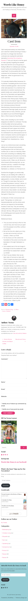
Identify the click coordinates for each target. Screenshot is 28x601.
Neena (17, 309)
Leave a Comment (6, 311)
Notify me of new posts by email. (12, 409)
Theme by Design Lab (21, 597)
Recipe (4, 554)
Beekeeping (5, 529)
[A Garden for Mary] (24, 503)
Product (4, 550)
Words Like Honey (14, 4)
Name (3, 382)
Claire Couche (5, 495)
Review (4, 557)
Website (4, 396)
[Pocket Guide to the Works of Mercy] (24, 496)
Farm (3, 540)
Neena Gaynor (5, 501)
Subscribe (5, 485)
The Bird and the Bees (8, 506)
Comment (4, 359)
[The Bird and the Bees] (24, 509)
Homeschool (5, 547)
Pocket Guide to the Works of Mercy (12, 494)
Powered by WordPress (7, 597)
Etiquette (4, 536)
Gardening (5, 543)
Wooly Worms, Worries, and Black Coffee (7, 341)
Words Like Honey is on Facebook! (14, 462)
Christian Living (9, 309)
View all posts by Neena (19, 333)
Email (3, 389)
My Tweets (4, 522)
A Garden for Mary (7, 500)
